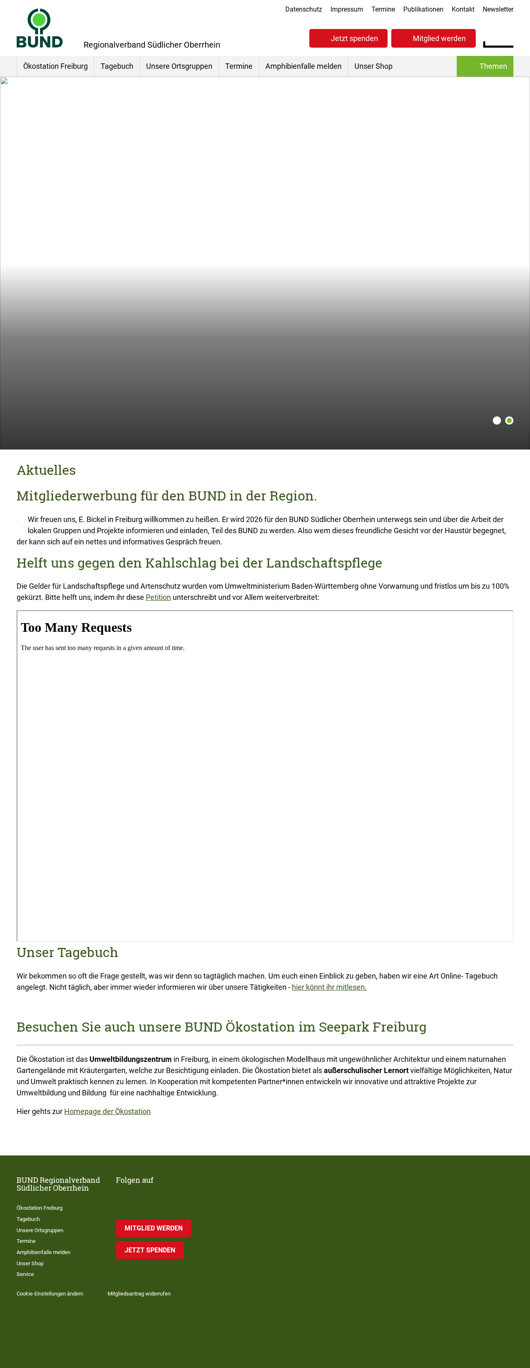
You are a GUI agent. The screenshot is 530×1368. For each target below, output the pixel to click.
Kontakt (463, 9)
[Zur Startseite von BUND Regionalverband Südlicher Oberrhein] (40, 28)
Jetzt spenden (354, 38)
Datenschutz (303, 9)
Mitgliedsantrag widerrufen (139, 1294)
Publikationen (423, 9)
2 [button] (509, 420)
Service (25, 1274)
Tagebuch (117, 66)
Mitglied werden (439, 38)
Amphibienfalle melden (303, 66)
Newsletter (498, 9)
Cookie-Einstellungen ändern (50, 1294)
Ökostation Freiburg (55, 66)
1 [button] (497, 420)
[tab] (495, 420)
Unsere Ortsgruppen (179, 66)
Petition (158, 597)
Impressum (346, 9)
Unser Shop (373, 66)
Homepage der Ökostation (107, 1111)
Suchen (507, 37)
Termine (383, 9)
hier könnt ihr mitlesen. (329, 987)
